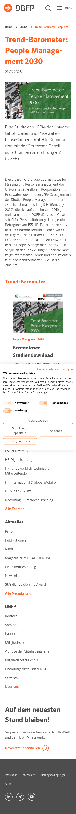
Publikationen (15, 540)
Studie (23, 27)
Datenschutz (28, 775)
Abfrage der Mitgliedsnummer (28, 651)
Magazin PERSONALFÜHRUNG (28, 558)
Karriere (11, 634)
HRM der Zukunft (18, 491)
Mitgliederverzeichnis (21, 660)
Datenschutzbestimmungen (55, 369)
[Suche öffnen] (48, 8)
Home (8, 27)
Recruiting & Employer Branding (29, 500)
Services (11, 678)
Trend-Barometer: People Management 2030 (53, 27)
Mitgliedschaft (16, 642)
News (9, 549)
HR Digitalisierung (18, 459)
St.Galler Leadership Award (25, 584)
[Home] (19, 8)
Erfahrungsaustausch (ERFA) (26, 669)
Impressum (11, 775)
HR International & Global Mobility (31, 482)
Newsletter (13, 576)
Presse (10, 531)
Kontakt (11, 616)
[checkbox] (7, 403)
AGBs (8, 784)
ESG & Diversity (16, 451)
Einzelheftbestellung (20, 567)
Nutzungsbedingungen (52, 775)
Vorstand (11, 625)
